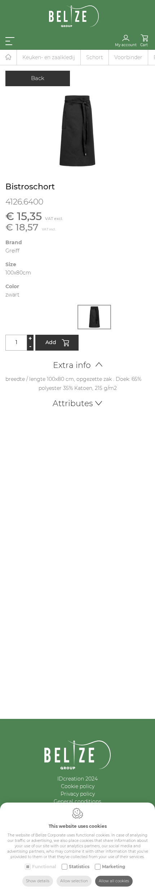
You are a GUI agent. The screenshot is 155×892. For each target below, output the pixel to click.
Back (37, 78)
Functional (44, 866)
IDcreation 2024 (77, 778)
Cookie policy (77, 786)
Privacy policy (78, 794)
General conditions (77, 801)
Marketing (113, 866)
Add (50, 342)
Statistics (79, 866)
